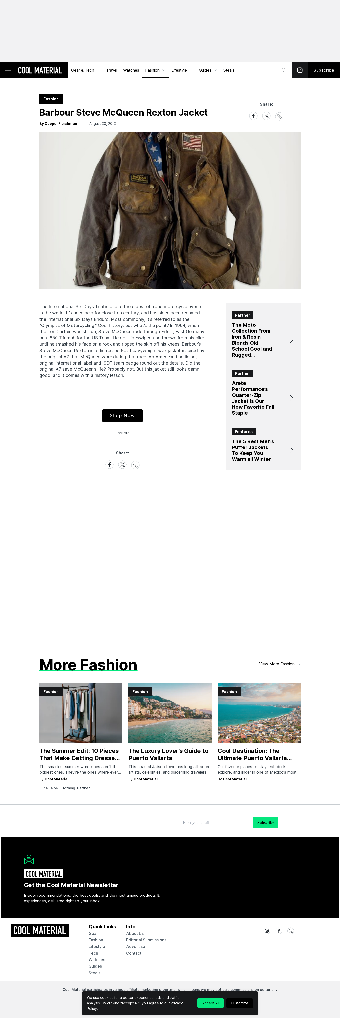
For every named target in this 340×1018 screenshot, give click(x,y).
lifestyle (97, 946)
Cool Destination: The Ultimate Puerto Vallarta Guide (252, 758)
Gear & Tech (82, 70)
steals (228, 70)
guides (95, 966)
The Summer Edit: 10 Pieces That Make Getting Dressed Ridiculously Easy (79, 758)
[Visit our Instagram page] (300, 70)
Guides (205, 70)
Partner (83, 788)
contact (133, 953)
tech (93, 953)
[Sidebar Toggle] (8, 70)
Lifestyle (179, 70)
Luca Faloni (49, 788)
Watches (131, 70)
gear (93, 933)
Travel (111, 70)
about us (135, 933)
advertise (135, 946)
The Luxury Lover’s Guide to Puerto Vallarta (168, 754)
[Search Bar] (284, 70)
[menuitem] (85, 70)
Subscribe (324, 70)
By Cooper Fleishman (58, 124)
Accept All (210, 1003)
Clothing (68, 788)
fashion (96, 939)
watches (97, 959)
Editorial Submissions (146, 939)
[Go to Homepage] (40, 71)
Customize (239, 1003)
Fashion (152, 70)
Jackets (122, 433)
